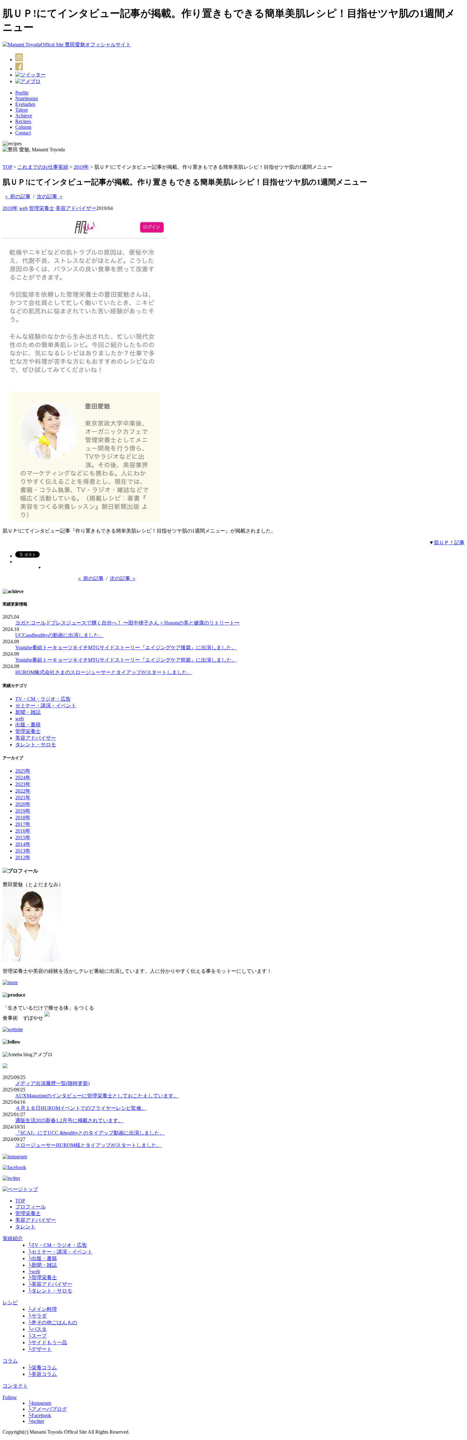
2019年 (81, 167)
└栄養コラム (42, 1367)
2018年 (22, 817)
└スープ (37, 1336)
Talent (21, 110)
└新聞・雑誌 (42, 1265)
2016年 (22, 831)
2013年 (22, 851)
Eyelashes (25, 104)
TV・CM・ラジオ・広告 (43, 699)
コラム (10, 1361)
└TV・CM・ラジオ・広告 (57, 1245)
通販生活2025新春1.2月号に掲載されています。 (69, 1120)
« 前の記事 (17, 196)
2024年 (22, 777)
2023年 (22, 784)
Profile (22, 92)
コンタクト (15, 1386)
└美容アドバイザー (50, 1284)
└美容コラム (42, 1374)
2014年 (22, 844)
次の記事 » (49, 196)
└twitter (36, 1421)
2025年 (22, 771)
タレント (25, 1226)
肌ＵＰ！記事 (449, 542)
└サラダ (37, 1316)
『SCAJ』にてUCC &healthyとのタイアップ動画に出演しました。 (90, 1133)
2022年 (22, 791)
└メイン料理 (42, 1309)
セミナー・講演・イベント (45, 705)
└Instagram (39, 1403)
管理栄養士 (41, 208)
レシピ (10, 1302)
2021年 (22, 797)
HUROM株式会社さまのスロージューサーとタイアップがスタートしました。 (103, 672)
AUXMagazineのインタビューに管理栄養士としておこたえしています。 (97, 1095)
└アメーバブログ (47, 1409)
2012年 (22, 857)
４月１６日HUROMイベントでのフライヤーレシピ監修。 (80, 1108)
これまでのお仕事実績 (42, 167)
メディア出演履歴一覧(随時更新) (52, 1083)
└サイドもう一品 (47, 1342)
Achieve (23, 115)
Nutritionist (26, 98)
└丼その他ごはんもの (52, 1322)
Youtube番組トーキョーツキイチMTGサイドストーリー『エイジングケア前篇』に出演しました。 (126, 660)
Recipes (23, 121)
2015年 (22, 837)
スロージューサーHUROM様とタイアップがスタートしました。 (88, 1145)
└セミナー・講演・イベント (60, 1251)
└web (34, 1271)
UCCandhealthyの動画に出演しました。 (59, 635)
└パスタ (37, 1329)
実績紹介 (13, 1238)
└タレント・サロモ (50, 1290)
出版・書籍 (28, 724)
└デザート (40, 1349)
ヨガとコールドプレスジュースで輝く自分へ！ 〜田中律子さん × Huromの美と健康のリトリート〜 (127, 622)
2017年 (22, 824)
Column (23, 127)
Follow (10, 1397)
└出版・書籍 (42, 1258)
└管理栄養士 (42, 1277)
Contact (23, 132)
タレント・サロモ (35, 744)
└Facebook (39, 1415)
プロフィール (30, 1206)
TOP (7, 167)
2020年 (22, 804)
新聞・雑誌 (28, 712)
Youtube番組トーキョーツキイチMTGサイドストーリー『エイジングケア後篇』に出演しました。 (126, 647)
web (23, 208)
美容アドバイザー (76, 208)
